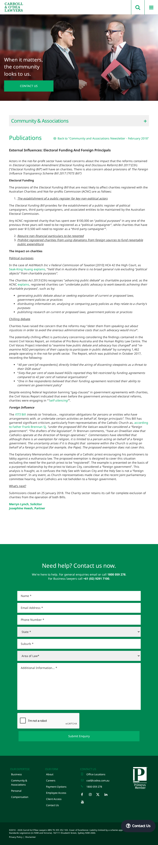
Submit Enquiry (79, 736)
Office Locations (95, 774)
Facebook (84, 795)
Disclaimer (30, 837)
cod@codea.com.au (97, 780)
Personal (16, 791)
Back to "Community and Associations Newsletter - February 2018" (103, 138)
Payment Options (56, 786)
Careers (50, 780)
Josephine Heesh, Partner (27, 508)
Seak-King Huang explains (27, 269)
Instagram (92, 795)
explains (23, 284)
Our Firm (51, 769)
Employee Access (56, 793)
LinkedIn (108, 795)
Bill (20, 414)
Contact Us (29, 86)
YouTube (84, 802)
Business (16, 774)
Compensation (19, 797)
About (49, 774)
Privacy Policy (15, 837)
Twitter (100, 795)
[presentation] (48, 721)
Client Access (54, 799)
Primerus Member (140, 778)
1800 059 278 (94, 786)
